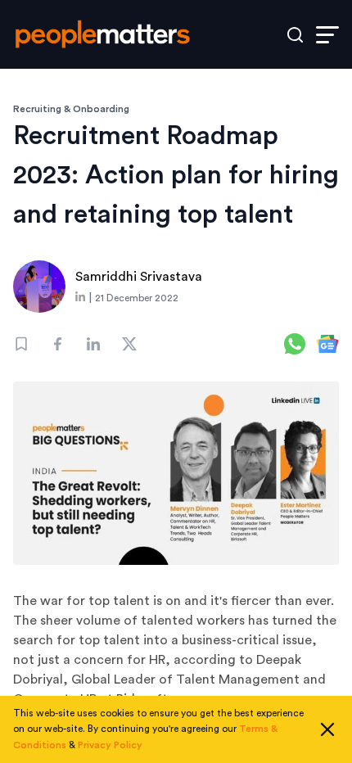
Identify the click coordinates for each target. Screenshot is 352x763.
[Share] (57, 344)
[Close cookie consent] (327, 729)
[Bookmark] (21, 344)
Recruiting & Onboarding (71, 109)
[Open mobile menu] (327, 34)
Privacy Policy (110, 745)
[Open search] (295, 35)
